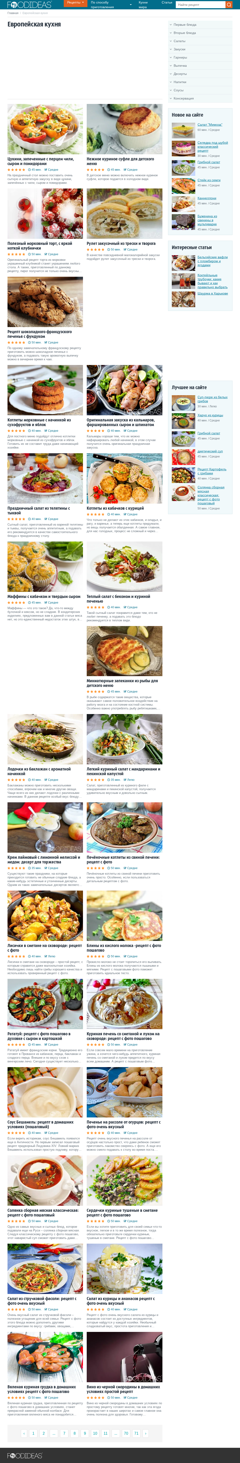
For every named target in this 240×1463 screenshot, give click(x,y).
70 (126, 1433)
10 (95, 1433)
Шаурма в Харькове (213, 293)
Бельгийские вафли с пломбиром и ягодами (213, 261)
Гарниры (180, 57)
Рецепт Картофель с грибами (212, 471)
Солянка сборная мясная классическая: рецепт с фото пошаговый (211, 495)
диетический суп (210, 451)
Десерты (180, 74)
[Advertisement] (85, 64)
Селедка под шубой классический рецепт (213, 146)
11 (106, 1433)
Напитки (180, 82)
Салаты (179, 41)
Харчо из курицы (210, 415)
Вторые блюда (185, 33)
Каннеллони (207, 198)
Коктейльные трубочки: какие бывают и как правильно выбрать (213, 281)
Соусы (179, 90)
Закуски (179, 49)
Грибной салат (209, 162)
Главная (13, 13)
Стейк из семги (209, 180)
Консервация (184, 98)
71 (136, 1433)
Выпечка (180, 65)
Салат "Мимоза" (210, 124)
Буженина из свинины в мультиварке (207, 220)
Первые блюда (185, 24)
